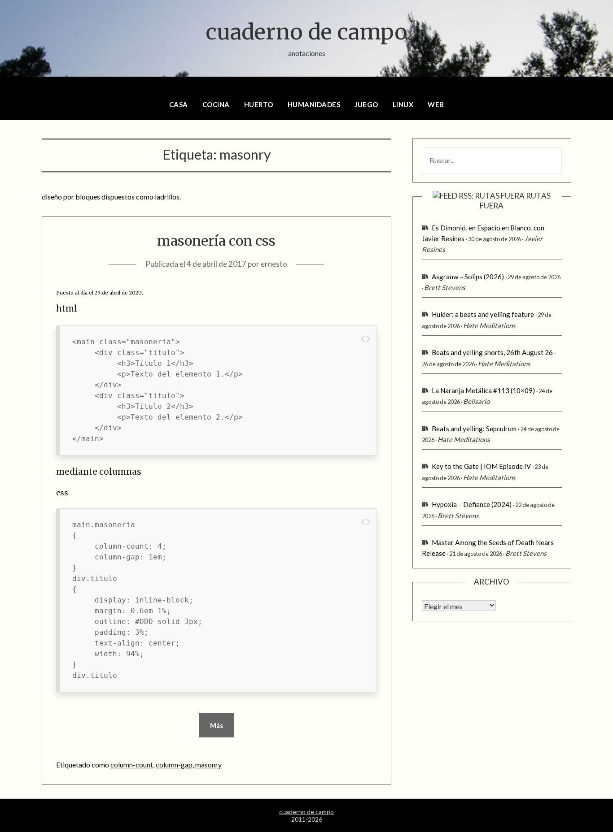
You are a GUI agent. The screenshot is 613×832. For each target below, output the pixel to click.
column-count (131, 764)
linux (403, 104)
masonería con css (216, 240)
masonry (208, 764)
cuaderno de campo (306, 31)
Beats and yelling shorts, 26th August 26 (492, 352)
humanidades (314, 104)
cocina (216, 104)
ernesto (274, 264)
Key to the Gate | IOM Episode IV (481, 466)
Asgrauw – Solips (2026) (468, 277)
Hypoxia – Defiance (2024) (472, 504)
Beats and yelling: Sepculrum (474, 429)
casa (178, 104)
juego (366, 104)
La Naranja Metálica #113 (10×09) (483, 390)
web (436, 104)
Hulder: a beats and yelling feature (483, 314)
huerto (258, 104)
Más (216, 725)
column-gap (174, 764)
